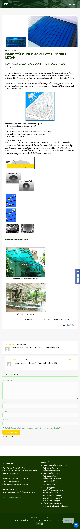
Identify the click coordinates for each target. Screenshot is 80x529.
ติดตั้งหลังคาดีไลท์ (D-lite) (51, 473)
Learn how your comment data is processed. (44, 437)
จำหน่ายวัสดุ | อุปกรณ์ (36, 520)
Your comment (7, 380)
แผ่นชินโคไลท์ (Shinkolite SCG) (53, 490)
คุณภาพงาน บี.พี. (32, 319)
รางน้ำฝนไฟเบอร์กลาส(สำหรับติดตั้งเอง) (55, 506)
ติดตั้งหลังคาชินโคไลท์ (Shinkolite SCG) (55, 465)
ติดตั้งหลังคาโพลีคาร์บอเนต (51, 471)
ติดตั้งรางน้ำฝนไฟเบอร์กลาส (52, 479)
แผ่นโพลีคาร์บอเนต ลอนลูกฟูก (52, 496)
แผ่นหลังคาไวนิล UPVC (50, 493)
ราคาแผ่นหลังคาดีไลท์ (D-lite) (52, 501)
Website (5, 420)
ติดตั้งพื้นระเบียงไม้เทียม (50, 481)
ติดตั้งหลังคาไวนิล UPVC (50, 468)
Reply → (71, 344)
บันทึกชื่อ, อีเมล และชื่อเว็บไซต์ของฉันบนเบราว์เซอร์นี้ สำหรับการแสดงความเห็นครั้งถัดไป (33, 428)
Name (4, 402)
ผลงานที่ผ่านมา (48, 520)
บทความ (57, 520)
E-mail (4, 411)
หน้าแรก (16, 520)
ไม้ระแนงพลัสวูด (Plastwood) (52, 503)
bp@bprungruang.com (15, 497)
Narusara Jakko (12, 359)
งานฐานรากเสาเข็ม (49, 484)
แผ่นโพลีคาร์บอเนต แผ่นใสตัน (53, 498)
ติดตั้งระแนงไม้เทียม (49, 476)
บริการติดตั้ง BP (24, 520)
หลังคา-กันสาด (59, 319)
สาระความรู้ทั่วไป (46, 319)
